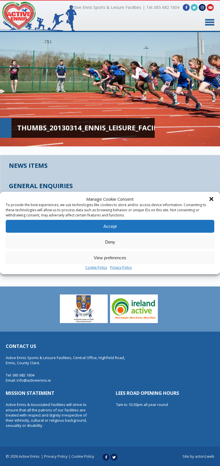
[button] (211, 199)
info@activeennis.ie (34, 380)
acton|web (204, 456)
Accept (110, 226)
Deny (110, 242)
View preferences (110, 257)
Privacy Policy (121, 267)
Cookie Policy (96, 267)
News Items (28, 165)
